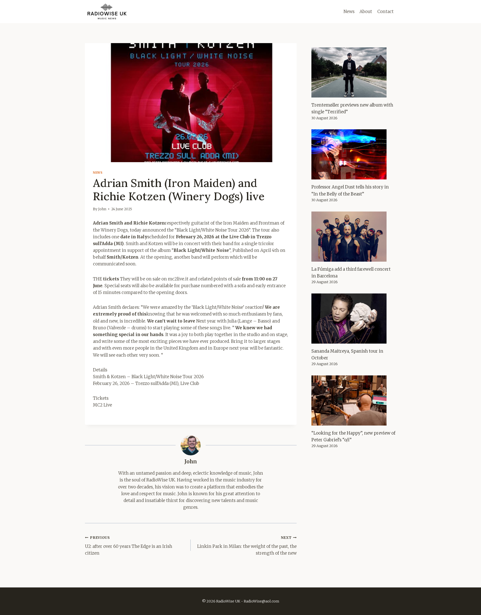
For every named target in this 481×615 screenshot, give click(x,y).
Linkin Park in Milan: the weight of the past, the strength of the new (246, 546)
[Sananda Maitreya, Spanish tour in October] (353, 318)
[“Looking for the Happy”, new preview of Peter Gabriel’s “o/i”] (353, 400)
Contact (385, 11)
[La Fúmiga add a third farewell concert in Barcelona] (353, 237)
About (365, 11)
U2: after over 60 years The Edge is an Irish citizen (128, 546)
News (348, 11)
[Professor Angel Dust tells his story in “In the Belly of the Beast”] (353, 154)
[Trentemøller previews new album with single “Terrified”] (353, 72)
